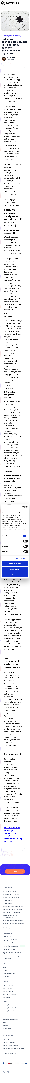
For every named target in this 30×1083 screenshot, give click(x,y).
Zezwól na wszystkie (15, 563)
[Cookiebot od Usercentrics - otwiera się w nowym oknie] (21, 507)
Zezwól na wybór (15, 569)
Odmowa (15, 574)
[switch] (25, 541)
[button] (27, 3)
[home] (10, 3)
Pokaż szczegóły (20, 558)
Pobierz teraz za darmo (15, 871)
